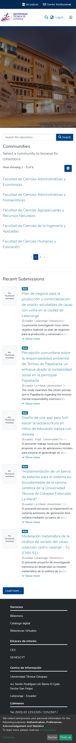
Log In (60, 17)
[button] (52, 17)
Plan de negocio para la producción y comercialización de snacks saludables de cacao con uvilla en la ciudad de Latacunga (47, 304)
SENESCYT (17, 657)
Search (66, 137)
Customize (9, 737)
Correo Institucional (59, 4)
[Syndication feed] (68, 168)
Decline (52, 737)
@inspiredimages (63, 126)
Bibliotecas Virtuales (23, 631)
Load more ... (13, 591)
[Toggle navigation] (71, 17)
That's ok (65, 737)
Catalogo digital (20, 623)
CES (13, 650)
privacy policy (47, 730)
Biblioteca (16, 616)
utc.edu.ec (32, 4)
